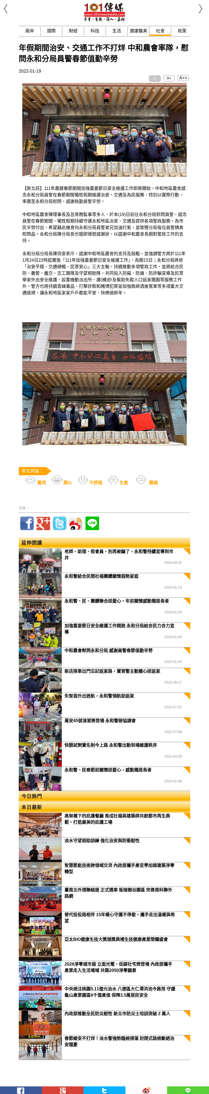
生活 (116, 31)
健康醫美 (138, 31)
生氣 (123, 482)
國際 (51, 31)
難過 (153, 482)
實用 (41, 482)
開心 (67, 482)
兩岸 (29, 31)
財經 (73, 31)
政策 (182, 31)
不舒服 (95, 482)
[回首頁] (104, 20)
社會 (160, 31)
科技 (95, 31)
